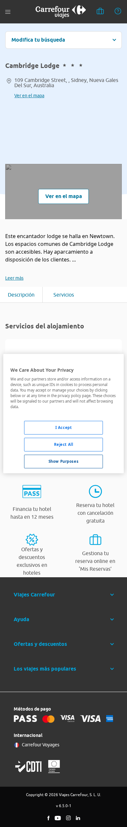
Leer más (14, 278)
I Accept (63, 427)
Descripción (21, 294)
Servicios (63, 294)
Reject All (63, 444)
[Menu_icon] (7, 12)
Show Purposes (63, 461)
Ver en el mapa (29, 95)
